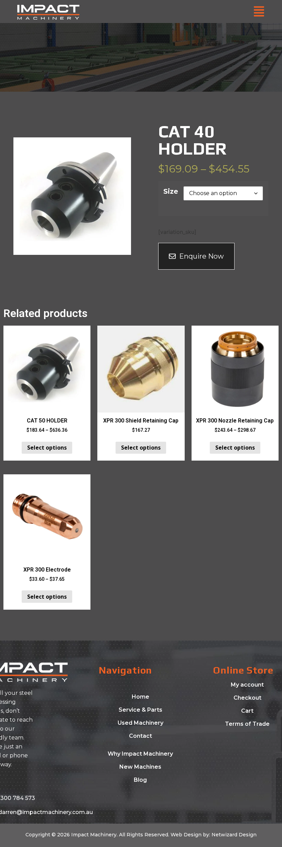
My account (247, 684)
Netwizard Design (233, 835)
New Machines (140, 767)
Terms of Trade (247, 724)
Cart (247, 711)
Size (170, 191)
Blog (140, 780)
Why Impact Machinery (140, 753)
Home (140, 696)
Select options (47, 447)
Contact (140, 736)
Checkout (247, 697)
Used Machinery (140, 723)
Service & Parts (140, 710)
